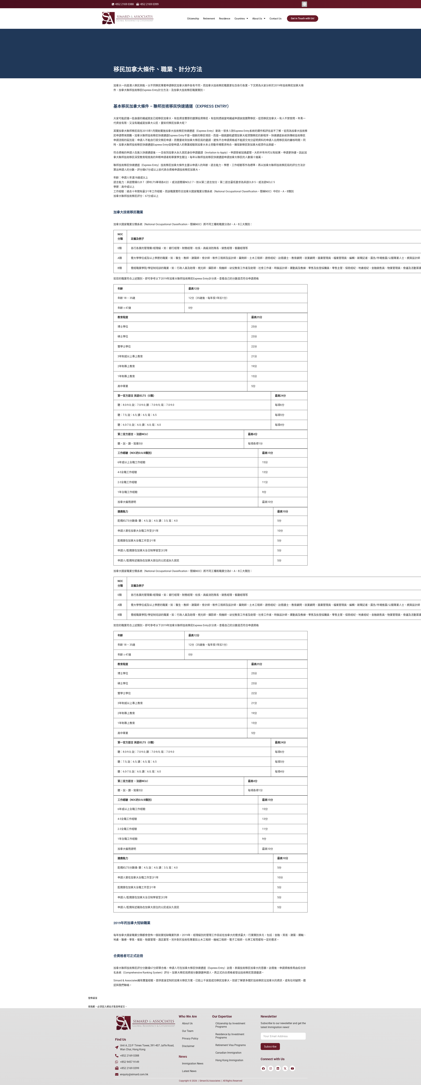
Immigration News (192, 1063)
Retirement (209, 18)
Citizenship (193, 18)
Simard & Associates (209, 1080)
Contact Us (276, 18)
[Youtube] (292, 1068)
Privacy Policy (190, 1038)
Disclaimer (188, 1046)
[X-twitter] (285, 1068)
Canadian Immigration (228, 1052)
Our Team (187, 1031)
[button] (304, 4)
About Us (187, 1023)
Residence (224, 18)
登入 (104, 1006)
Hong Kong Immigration (229, 1060)
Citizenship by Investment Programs (230, 1025)
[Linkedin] (278, 1068)
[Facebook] (263, 1068)
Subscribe (270, 1046)
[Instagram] (270, 1068)
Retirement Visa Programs (230, 1045)
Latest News (189, 1071)
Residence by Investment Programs (229, 1036)
